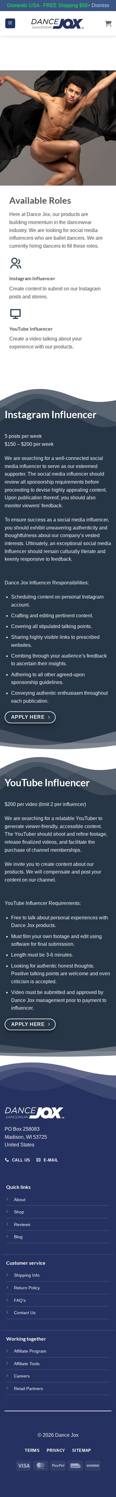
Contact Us (25, 1312)
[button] (10, 23)
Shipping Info (27, 1275)
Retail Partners (28, 1388)
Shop (19, 1211)
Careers (22, 1375)
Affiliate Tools (27, 1363)
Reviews (22, 1224)
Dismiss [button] (100, 5)
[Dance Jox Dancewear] (58, 23)
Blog (18, 1236)
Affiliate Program (30, 1351)
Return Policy (27, 1287)
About (19, 1199)
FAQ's (20, 1300)
